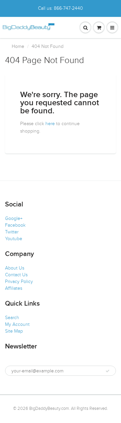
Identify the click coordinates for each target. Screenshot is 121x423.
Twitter (11, 232)
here (50, 123)
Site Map (14, 331)
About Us (14, 268)
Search (12, 317)
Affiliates (13, 288)
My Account (17, 324)
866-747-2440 (68, 8)
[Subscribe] (107, 371)
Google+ (14, 218)
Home (18, 46)
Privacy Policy (19, 281)
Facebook (15, 225)
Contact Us (16, 275)
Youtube (13, 239)
